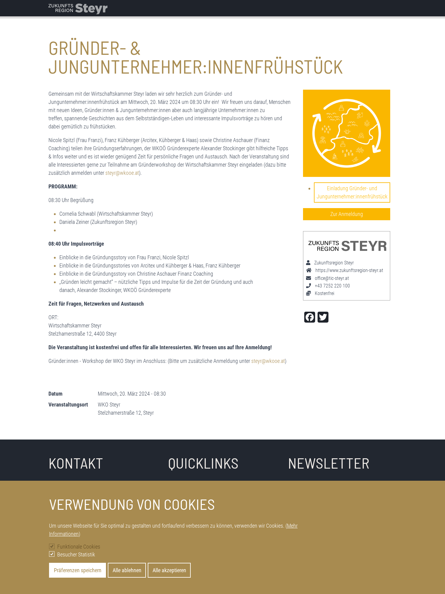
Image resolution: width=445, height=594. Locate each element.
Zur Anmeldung (346, 214)
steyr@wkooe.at (122, 173)
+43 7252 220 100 (332, 286)
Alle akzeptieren (169, 570)
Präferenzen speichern (77, 570)
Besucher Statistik (76, 554)
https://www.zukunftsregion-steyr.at (349, 270)
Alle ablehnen (127, 570)
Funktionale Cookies (78, 546)
